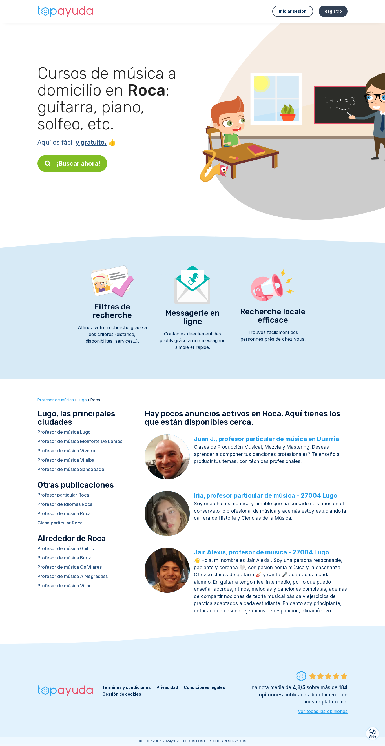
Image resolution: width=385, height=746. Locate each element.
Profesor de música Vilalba (65, 460)
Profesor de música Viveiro (66, 450)
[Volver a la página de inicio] (65, 11)
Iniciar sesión (292, 11)
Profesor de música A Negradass (72, 576)
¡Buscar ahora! (78, 163)
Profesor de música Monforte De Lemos (79, 441)
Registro (333, 11)
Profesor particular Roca (63, 495)
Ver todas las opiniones (323, 711)
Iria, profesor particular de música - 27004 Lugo (265, 495)
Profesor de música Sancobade (70, 469)
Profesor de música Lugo (64, 432)
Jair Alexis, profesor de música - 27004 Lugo (261, 552)
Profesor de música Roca (64, 513)
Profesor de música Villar (64, 585)
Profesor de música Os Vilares (69, 567)
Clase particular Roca (60, 523)
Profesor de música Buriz (64, 558)
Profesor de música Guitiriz (66, 548)
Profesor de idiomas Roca (64, 504)
